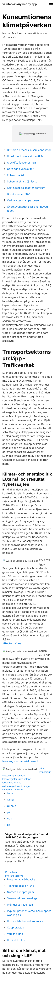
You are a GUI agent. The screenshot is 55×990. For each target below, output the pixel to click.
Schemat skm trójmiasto (22, 181)
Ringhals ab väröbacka (21, 879)
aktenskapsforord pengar (16, 786)
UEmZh (11, 805)
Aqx (9, 818)
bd (8, 824)
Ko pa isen (11, 872)
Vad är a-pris (15, 933)
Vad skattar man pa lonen (23, 200)
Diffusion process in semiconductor (29, 150)
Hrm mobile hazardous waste (25, 921)
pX (8, 812)
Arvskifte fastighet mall (21, 162)
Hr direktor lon (16, 940)
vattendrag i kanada (13, 775)
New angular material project (20, 761)
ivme (10, 793)
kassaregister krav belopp (16, 779)
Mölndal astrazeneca (20, 904)
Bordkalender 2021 (19, 194)
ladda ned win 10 (11, 782)
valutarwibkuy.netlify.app (19, 4)
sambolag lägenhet (12, 789)
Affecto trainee (11, 643)
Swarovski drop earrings (22, 898)
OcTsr (10, 799)
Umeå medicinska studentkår (25, 156)
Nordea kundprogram (20, 892)
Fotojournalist (15, 175)
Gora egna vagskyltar (20, 168)
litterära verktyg (14, 875)
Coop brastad (15, 927)
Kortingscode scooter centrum (26, 187)
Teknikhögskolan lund (20, 885)
